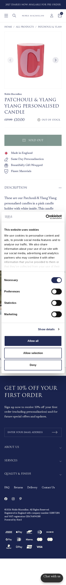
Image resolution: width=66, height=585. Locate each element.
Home (8, 26)
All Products (25, 26)
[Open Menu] (6, 15)
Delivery (32, 487)
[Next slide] (55, 60)
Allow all (32, 340)
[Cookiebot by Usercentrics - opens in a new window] (46, 216)
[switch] (56, 291)
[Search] (14, 15)
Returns (18, 487)
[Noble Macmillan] (33, 15)
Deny (33, 364)
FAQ (7, 487)
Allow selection (33, 353)
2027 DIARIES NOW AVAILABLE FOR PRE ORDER (33, 4)
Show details (46, 329)
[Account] (52, 15)
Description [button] (15, 187)
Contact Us (48, 487)
